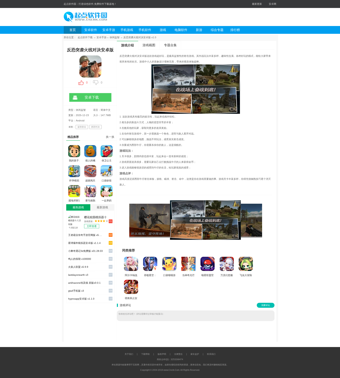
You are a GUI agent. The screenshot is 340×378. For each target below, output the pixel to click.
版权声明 (162, 354)
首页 (72, 30)
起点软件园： (71, 3)
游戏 (163, 30)
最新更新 (257, 3)
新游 (199, 30)
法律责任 (178, 354)
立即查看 (92, 226)
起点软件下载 (85, 37)
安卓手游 (108, 30)
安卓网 (272, 3)
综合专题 (217, 30)
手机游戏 (126, 30)
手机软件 (144, 30)
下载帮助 (145, 354)
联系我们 (211, 354)
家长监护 (195, 354)
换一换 (110, 136)
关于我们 (129, 354)
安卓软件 (90, 30)
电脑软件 (181, 30)
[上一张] (162, 220)
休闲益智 (115, 37)
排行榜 (235, 30)
